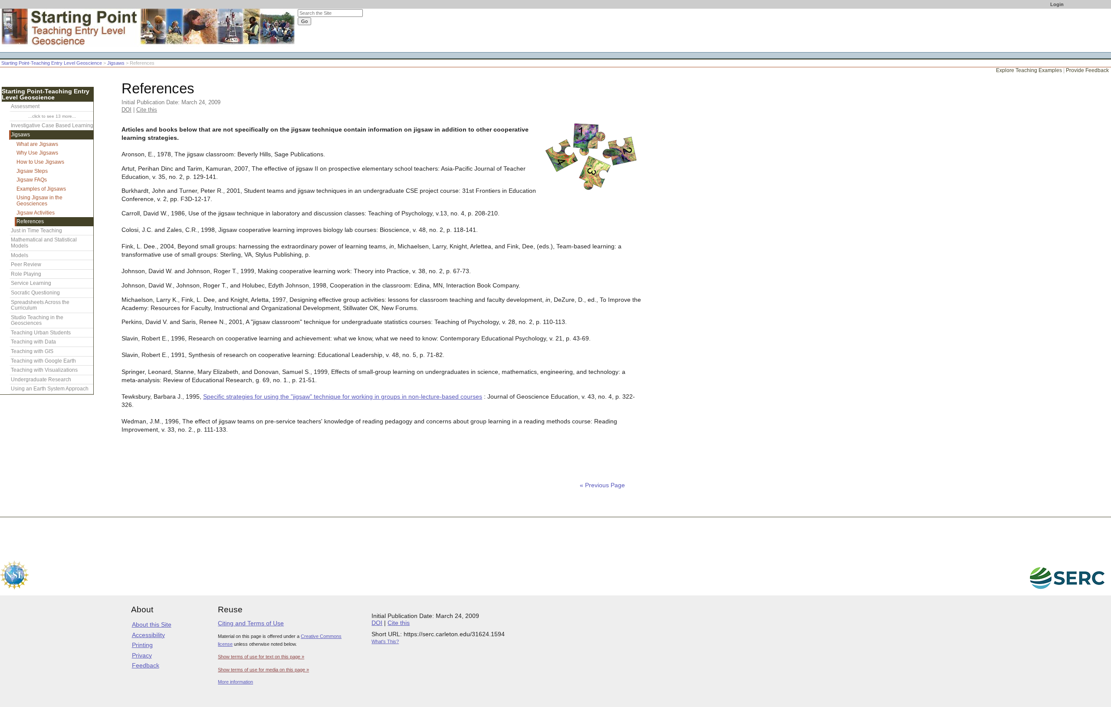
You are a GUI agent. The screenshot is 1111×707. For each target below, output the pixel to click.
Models (19, 255)
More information (235, 681)
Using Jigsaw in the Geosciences (39, 201)
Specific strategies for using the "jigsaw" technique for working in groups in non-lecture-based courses (342, 396)
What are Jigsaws (37, 144)
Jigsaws (116, 63)
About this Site (151, 624)
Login (1057, 4)
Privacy (142, 655)
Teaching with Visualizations (44, 370)
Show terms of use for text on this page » (261, 656)
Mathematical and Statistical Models (44, 243)
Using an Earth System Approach (50, 389)
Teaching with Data (33, 342)
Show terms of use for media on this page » (263, 669)
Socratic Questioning (35, 293)
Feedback (145, 665)
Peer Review (26, 264)
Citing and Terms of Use (251, 623)
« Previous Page (602, 485)
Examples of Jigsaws (41, 189)
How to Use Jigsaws (40, 162)
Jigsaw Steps (32, 171)
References (30, 221)
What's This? (385, 641)
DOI (126, 109)
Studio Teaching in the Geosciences (37, 320)
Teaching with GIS (32, 351)
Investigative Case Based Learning (52, 125)
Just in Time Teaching (36, 231)
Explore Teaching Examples (1029, 70)
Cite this (146, 109)
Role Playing (26, 274)
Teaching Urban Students (41, 333)
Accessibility (148, 634)
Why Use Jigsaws (37, 153)
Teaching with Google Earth (43, 361)
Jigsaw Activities (35, 213)
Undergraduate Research (41, 380)
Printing (142, 644)
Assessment (25, 106)
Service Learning (31, 283)
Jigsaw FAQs (31, 180)
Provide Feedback (1087, 70)
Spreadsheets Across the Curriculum (40, 305)
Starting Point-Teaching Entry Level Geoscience (51, 63)
